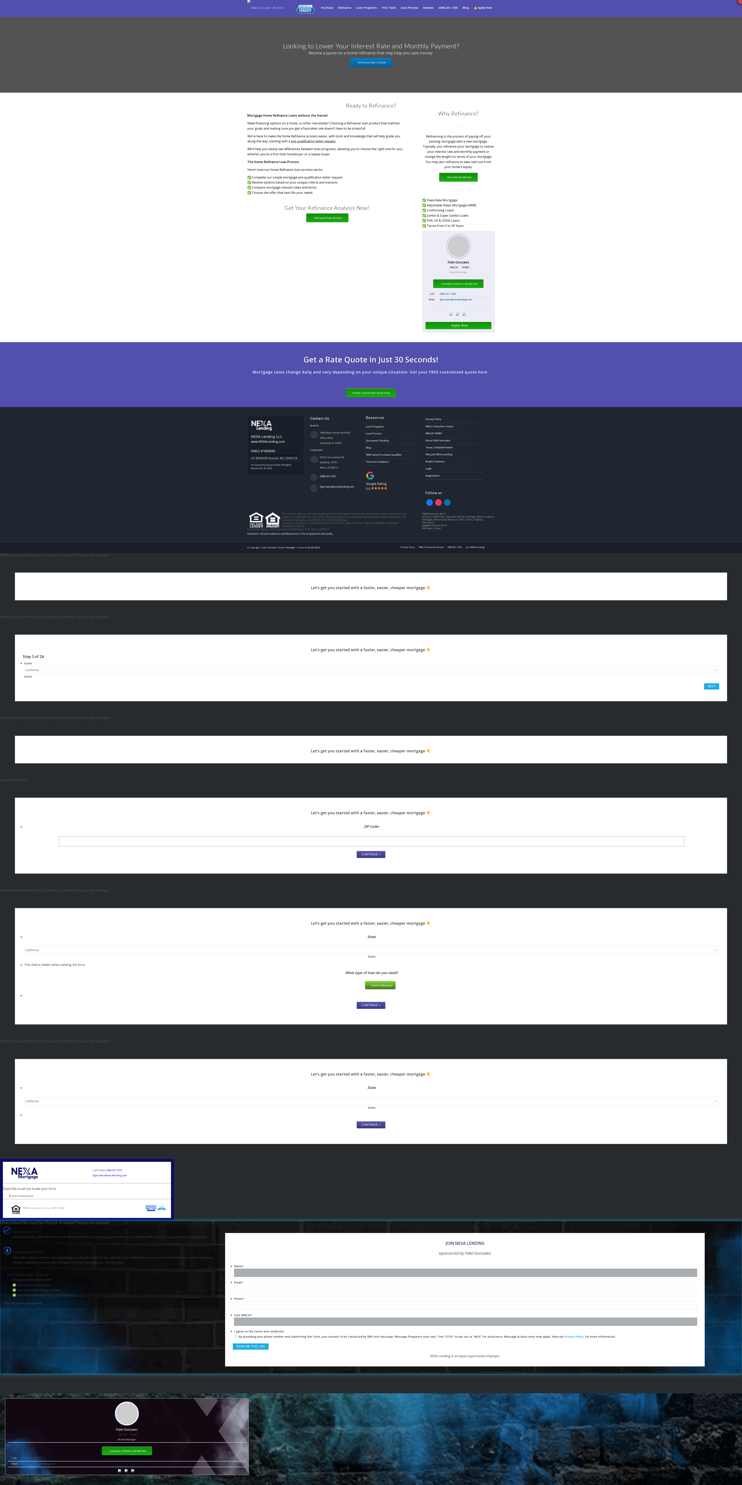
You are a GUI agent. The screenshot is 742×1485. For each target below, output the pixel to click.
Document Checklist (377, 440)
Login (428, 468)
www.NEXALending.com (268, 441)
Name (239, 1266)
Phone (239, 1298)
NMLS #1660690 (263, 451)
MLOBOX (315, 547)
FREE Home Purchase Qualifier (384, 454)
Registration (432, 475)
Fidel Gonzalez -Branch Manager (278, 547)
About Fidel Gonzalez (437, 440)
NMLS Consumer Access (439, 426)
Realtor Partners (435, 461)
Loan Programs (375, 426)
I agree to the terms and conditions (259, 1331)
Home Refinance (381, 985)
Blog (368, 447)
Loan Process (374, 433)
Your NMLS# (243, 1315)
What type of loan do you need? (371, 972)
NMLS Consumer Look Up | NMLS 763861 (44, 1207)
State (28, 663)
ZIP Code (372, 826)
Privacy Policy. (574, 1336)
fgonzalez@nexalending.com (456, 299)
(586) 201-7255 (448, 294)
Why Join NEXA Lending (438, 454)
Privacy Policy (433, 419)
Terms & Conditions (377, 461)
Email (238, 1282)
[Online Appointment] (305, 7)
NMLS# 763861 (433, 433)
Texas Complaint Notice (439, 447)
